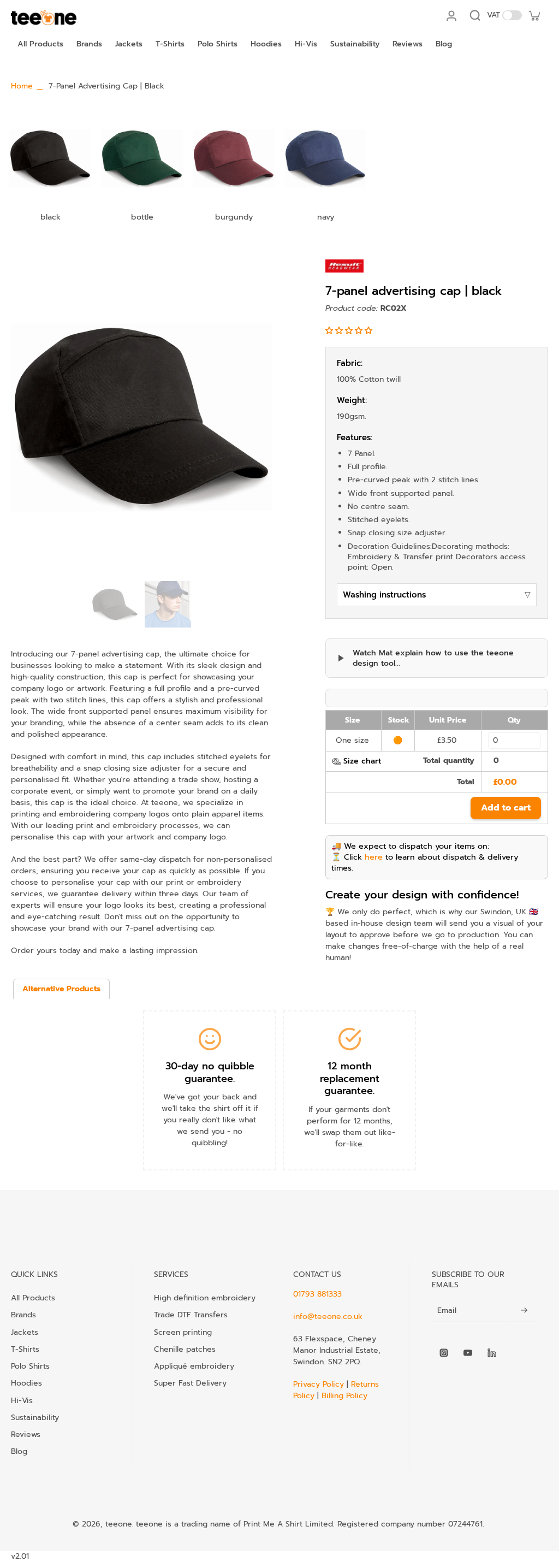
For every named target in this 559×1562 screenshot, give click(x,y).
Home (22, 86)
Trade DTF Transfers (191, 1314)
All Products (33, 1297)
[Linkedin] (492, 1353)
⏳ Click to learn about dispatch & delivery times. (424, 862)
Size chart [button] (362, 761)
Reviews (25, 1434)
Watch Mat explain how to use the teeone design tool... (433, 658)
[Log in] (451, 15)
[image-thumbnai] (115, 604)
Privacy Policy (320, 1384)
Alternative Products (61, 989)
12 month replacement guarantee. (349, 1078)
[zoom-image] (141, 417)
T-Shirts (25, 1349)
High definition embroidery (204, 1297)
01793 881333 (317, 1294)
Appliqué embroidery (194, 1365)
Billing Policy (344, 1395)
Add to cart (506, 807)
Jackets (24, 1332)
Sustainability (35, 1417)
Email (446, 1310)
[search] (475, 15)
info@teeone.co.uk (327, 1316)
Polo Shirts (30, 1365)
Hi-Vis (22, 1400)
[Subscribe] (524, 1310)
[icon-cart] (534, 15)
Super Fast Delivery (190, 1382)
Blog (19, 1451)
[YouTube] (468, 1353)
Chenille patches (185, 1349)
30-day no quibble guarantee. (209, 1072)
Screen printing (183, 1332)
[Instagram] (444, 1353)
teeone (118, 1524)
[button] (350, 330)
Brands (23, 1314)
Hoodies (26, 1382)
